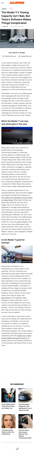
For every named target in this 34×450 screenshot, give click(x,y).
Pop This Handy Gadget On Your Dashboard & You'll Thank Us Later (25, 407)
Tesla (11, 8)
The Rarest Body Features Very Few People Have (8, 432)
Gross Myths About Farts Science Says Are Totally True (8, 406)
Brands (4, 8)
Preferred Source (10, 56)
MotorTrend (5, 298)
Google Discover (26, 56)
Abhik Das (5, 26)
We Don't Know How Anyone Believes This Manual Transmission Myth (25, 434)
